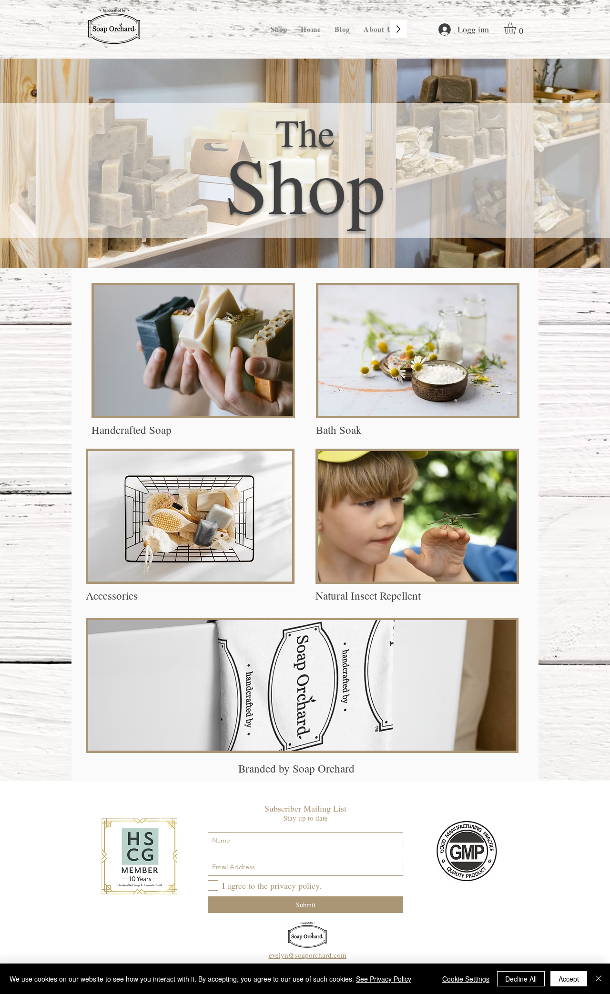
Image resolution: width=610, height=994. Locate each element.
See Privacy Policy (383, 979)
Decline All (521, 979)
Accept (569, 979)
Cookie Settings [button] (465, 979)
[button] (517, 28)
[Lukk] (598, 978)
